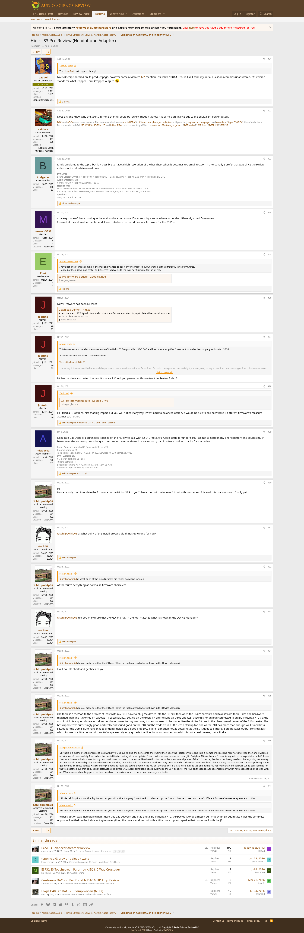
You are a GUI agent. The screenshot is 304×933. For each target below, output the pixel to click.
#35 (269, 695)
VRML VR (224, 125)
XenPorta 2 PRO (138, 930)
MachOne (46, 872)
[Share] (264, 59)
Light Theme (40, 920)
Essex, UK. (48, 519)
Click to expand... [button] (164, 372)
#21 (269, 58)
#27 (269, 337)
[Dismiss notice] (269, 27)
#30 (269, 482)
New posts (36, 19)
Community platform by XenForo (133, 927)
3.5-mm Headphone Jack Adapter (155, 122)
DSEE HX (213, 125)
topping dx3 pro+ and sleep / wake (65, 858)
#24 (269, 212)
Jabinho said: (66, 793)
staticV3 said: (66, 573)
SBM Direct (201, 125)
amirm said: (65, 344)
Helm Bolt (69, 71)
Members (155, 13)
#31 (269, 527)
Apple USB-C (129, 122)
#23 (269, 158)
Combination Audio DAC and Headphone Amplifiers (94, 862)
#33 (269, 611)
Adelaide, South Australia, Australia (44, 149)
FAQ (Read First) (43, 13)
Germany (48, 246)
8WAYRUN (168, 930)
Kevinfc (261, 883)
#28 (269, 386)
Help (265, 920)
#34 (269, 650)
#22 (269, 110)
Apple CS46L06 (235, 122)
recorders (221, 122)
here (192, 27)
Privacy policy (253, 920)
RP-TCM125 (99, 125)
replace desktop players (199, 122)
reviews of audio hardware (94, 27)
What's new (117, 13)
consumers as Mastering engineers (165, 125)
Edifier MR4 (116, 125)
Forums (100, 13)
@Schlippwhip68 (67, 533)
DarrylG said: (66, 65)
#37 (269, 786)
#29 (269, 431)
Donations (138, 13)
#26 (269, 297)
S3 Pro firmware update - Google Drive (82, 276)
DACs (60, 122)
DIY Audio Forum (75, 872)
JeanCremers (47, 862)
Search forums (52, 19)
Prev (37, 51)
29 (119, 851)
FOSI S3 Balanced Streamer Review (65, 848)
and (71, 203)
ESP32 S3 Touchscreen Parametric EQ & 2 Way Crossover (80, 869)
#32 (269, 566)
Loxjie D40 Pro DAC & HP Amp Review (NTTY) (72, 891)
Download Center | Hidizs (74, 309)
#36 (269, 740)
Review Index (81, 13)
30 (123, 851)
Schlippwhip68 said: (69, 747)
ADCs (70, 122)
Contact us (218, 920)
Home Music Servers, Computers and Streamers (87, 851)
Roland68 (260, 893)
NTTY (44, 894)
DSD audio (189, 125)
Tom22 (261, 850)
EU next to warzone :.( (43, 101)
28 (115, 851)
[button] (126, 14)
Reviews (63, 13)
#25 (269, 254)
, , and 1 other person (88, 422)
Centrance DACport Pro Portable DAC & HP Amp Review (80, 880)
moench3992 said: (68, 261)
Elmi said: (64, 393)
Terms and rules (235, 920)
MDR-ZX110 (87, 125)
